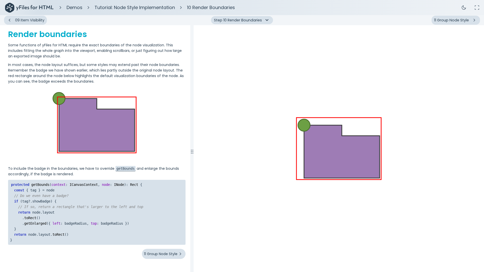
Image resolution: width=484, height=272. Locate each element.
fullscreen (477, 7)
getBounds (125, 168)
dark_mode (464, 7)
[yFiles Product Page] (29, 7)
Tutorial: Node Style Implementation (135, 7)
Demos (74, 7)
